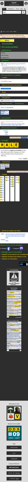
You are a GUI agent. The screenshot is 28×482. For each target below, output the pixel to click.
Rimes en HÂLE (4, 95)
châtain (22, 123)
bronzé (12, 123)
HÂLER (23, 37)
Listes (7, 31)
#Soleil (5, 65)
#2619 (16, 322)
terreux (20, 124)
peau (17, 63)
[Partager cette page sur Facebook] (20, 264)
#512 (7, 240)
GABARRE (12, 292)
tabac (17, 124)
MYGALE (6, 130)
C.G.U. (14, 453)
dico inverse (24, 137)
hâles (7, 113)
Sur (3, 248)
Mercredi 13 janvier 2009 (12, 234)
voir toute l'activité (18, 317)
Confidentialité (14, 458)
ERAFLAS (12, 313)
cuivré (6, 124)
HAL (17, 178)
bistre (5, 123)
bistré (2, 123)
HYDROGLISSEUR (11, 296)
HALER (3, 37)
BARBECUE (12, 325)
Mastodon (17, 473)
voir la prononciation (5, 88)
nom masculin (10, 107)
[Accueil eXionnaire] (1, 31)
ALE (2, 178)
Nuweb (17, 478)
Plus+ (20, 293)
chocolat (2, 124)
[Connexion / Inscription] (26, 3)
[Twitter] (22, 264)
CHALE (6, 134)
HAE (12, 178)
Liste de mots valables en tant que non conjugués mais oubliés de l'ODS (13, 335)
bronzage (9, 123)
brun (9, 63)
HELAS (3, 166)
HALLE (13, 100)
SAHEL (3, 168)
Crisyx (8, 322)
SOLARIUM (16, 330)
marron (9, 124)
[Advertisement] (14, 22)
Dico (4, 31)
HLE (7, 178)
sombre (13, 124)
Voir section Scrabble (10, 47)
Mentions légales (14, 447)
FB (13, 473)
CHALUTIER (17, 306)
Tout (18, 300)
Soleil (11, 31)
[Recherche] (23, 12)
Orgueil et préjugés (15, 71)
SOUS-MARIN (14, 303)
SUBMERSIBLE (17, 302)
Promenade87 (13, 339)
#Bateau (13, 291)
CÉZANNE (12, 310)
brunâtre (19, 123)
